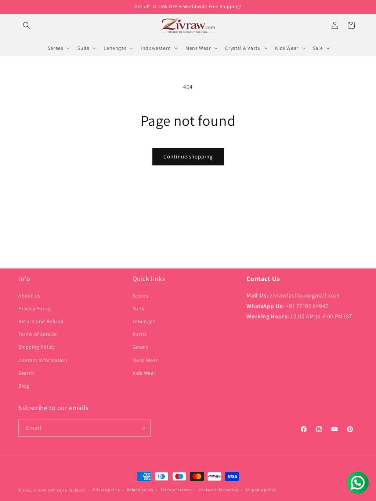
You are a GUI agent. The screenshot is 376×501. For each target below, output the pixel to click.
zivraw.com (44, 490)
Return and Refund (41, 321)
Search (26, 373)
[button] (26, 25)
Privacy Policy (34, 308)
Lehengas (144, 321)
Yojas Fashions (71, 490)
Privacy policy (106, 489)
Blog (23, 386)
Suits (138, 308)
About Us (29, 295)
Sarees (140, 295)
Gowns (141, 347)
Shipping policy (261, 489)
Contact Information (42, 360)
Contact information (218, 489)
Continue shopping (188, 156)
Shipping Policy (36, 347)
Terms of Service (37, 334)
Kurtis (140, 334)
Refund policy (140, 489)
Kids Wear (144, 373)
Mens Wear (145, 360)
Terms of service (175, 489)
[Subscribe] (142, 428)
